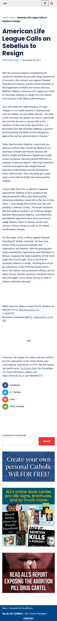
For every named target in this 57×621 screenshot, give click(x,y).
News (12, 17)
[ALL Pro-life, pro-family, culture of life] (4, 3)
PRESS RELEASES (10, 60)
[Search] (51, 3)
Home (5, 17)
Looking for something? (14, 435)
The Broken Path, (28, 368)
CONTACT (28, 618)
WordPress (27, 608)
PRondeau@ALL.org (29, 310)
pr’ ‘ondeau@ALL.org (40, 317)
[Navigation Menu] (45, 3)
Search (46, 441)
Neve (4, 608)
